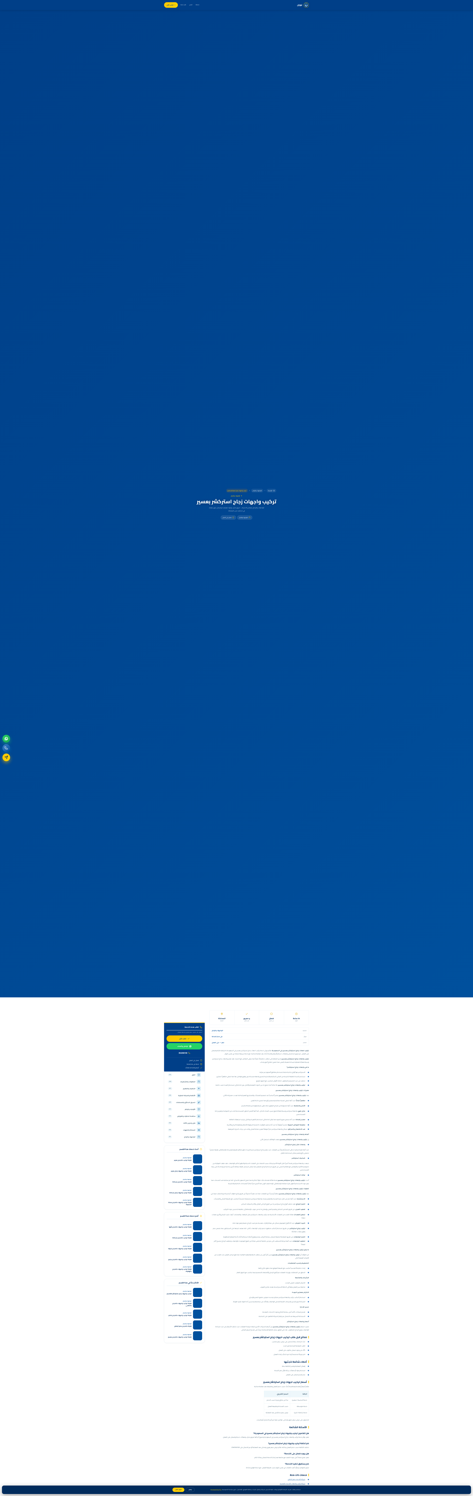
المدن (190, 5)
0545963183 (183, 1053)
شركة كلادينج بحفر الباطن (296, 1479)
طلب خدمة (183, 5)
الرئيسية (270, 490)
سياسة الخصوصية (216, 1489)
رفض (190, 1489)
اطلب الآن (170, 5)
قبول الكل (178, 1489)
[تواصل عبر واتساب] (6, 738)
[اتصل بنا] (6, 748)
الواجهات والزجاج (257, 490)
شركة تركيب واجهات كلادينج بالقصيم (292, 1484)
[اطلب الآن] (6, 757)
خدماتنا (197, 5)
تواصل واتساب (182, 1046)
